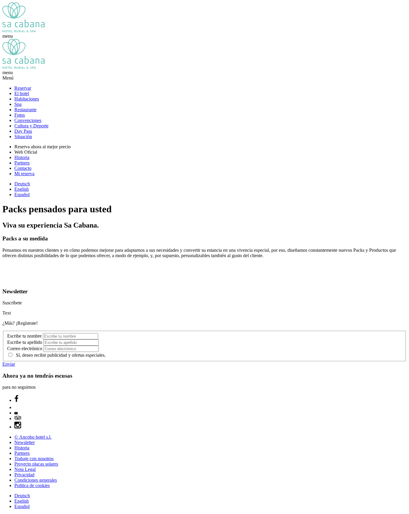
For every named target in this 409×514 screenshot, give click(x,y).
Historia (21, 157)
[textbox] (70, 336)
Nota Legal (25, 469)
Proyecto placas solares (36, 463)
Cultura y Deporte (31, 125)
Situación (23, 136)
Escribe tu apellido (25, 342)
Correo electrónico (25, 348)
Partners (22, 162)
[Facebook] (16, 400)
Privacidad (24, 474)
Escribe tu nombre (25, 335)
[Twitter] (17, 407)
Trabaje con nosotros (34, 458)
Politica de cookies (32, 485)
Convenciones (27, 120)
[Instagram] (18, 426)
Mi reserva (24, 173)
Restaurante (25, 109)
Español (22, 194)
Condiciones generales (35, 480)
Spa (18, 104)
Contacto (22, 168)
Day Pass (23, 131)
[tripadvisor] (17, 418)
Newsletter (24, 442)
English (21, 189)
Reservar (22, 88)
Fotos (19, 115)
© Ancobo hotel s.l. (32, 437)
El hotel (21, 93)
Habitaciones (26, 98)
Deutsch (22, 183)
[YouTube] (16, 412)
